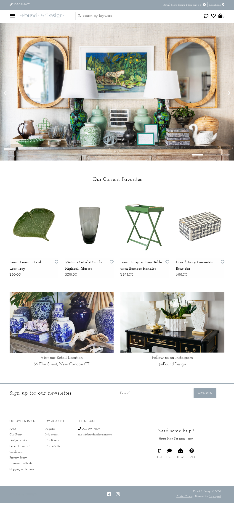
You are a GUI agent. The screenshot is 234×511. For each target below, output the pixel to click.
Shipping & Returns (22, 471)
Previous (14, 94)
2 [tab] (210, 157)
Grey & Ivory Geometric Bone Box (194, 268)
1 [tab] (197, 157)
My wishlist (53, 448)
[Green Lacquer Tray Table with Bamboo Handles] (144, 226)
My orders (51, 437)
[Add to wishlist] (56, 265)
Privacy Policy (18, 460)
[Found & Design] (44, 15)
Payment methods (21, 466)
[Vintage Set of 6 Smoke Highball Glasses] (89, 226)
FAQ (13, 431)
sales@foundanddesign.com (95, 437)
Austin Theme (184, 499)
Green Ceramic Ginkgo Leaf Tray (27, 268)
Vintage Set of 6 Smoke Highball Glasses (83, 268)
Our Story (16, 437)
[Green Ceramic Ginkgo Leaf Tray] (34, 226)
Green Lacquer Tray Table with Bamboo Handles (141, 268)
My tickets (52, 443)
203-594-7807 (90, 431)
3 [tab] (223, 157)
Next (219, 94)
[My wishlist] (213, 16)
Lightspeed (215, 499)
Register (50, 431)
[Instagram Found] (118, 497)
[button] (206, 16)
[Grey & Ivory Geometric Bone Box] (200, 226)
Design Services (19, 443)
